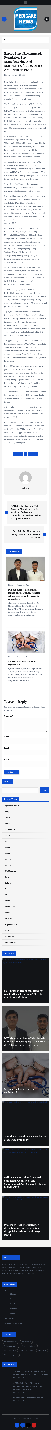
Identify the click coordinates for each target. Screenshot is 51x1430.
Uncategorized (10, 942)
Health (7, 847)
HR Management (11, 871)
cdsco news (27, 1342)
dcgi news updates (11, 1355)
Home (5, 40)
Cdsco (7, 818)
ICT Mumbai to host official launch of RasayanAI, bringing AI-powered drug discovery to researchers (27, 1386)
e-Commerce (10, 829)
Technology (9, 936)
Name (6, 737)
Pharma (7, 75)
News (7, 889)
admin (25, 488)
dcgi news (42, 1350)
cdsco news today (11, 1346)
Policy (7, 913)
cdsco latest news (11, 1342)
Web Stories (9, 1319)
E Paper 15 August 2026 (14, 1323)
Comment (8, 716)
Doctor (7, 824)
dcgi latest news (27, 1350)
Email (6, 748)
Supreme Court (11, 925)
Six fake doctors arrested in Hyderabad (28, 1397)
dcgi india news (10, 1350)
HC (6, 841)
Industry (8, 883)
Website (7, 760)
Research (8, 919)
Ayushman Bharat (12, 806)
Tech (7, 930)
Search (7, 781)
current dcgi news (29, 1346)
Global (7, 835)
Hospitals (8, 859)
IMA (7, 877)
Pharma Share (10, 907)
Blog (7, 812)
